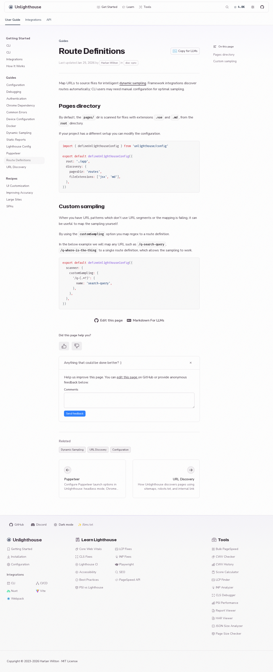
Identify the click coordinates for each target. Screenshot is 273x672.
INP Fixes (125, 557)
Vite (43, 591)
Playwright (126, 564)
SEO (122, 572)
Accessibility (87, 572)
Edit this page (111, 320)
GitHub (19, 525)
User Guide (12, 20)
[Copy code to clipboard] (194, 146)
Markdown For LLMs (148, 320)
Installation (18, 557)
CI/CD (44, 583)
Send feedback (74, 413)
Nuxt (14, 591)
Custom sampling (225, 61)
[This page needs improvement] (77, 346)
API (48, 20)
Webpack (17, 599)
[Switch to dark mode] (252, 7)
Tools (147, 7)
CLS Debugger (225, 595)
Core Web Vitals (90, 549)
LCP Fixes (125, 549)
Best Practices (89, 580)
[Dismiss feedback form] (191, 363)
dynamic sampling (132, 83)
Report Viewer (226, 611)
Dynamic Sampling (72, 449)
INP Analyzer (224, 587)
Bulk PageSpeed (227, 549)
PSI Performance (227, 603)
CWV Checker (225, 557)
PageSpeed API (129, 580)
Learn (130, 7)
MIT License (69, 661)
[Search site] (227, 7)
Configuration (120, 449)
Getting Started (21, 549)
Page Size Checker (228, 634)
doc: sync (130, 63)
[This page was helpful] (64, 346)
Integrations (33, 20)
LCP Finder (223, 580)
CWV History (225, 564)
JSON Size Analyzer (229, 626)
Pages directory (223, 55)
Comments (71, 390)
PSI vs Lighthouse (91, 587)
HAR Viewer (224, 618)
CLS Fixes (85, 557)
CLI (13, 583)
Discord (41, 525)
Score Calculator (227, 572)
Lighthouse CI (88, 564)
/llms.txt (87, 525)
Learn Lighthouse (99, 539)
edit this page (127, 377)
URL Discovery (98, 449)
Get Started (109, 7)
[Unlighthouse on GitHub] (262, 7)
